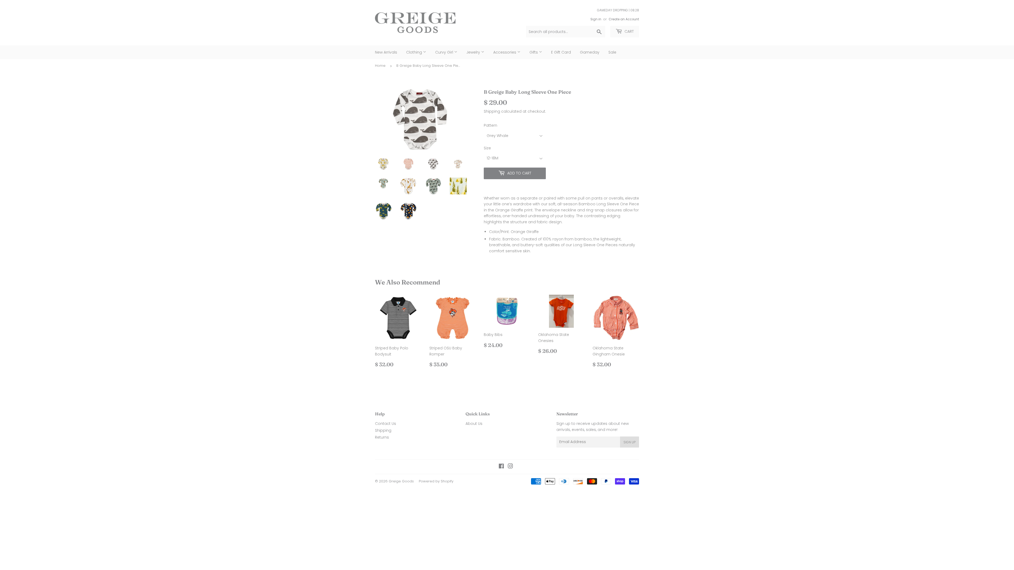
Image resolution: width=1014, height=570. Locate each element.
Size (487, 148)
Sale (612, 52)
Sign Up (629, 442)
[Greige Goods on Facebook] (501, 466)
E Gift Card (561, 52)
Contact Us (385, 423)
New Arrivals (386, 52)
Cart (628, 31)
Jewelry (473, 52)
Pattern (490, 125)
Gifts (534, 52)
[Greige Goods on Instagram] (510, 466)
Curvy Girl (444, 52)
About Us (474, 423)
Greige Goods (401, 481)
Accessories (505, 52)
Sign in (595, 19)
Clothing (414, 52)
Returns (382, 437)
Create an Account (624, 19)
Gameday (589, 52)
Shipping (492, 111)
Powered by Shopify (436, 481)
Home (380, 65)
